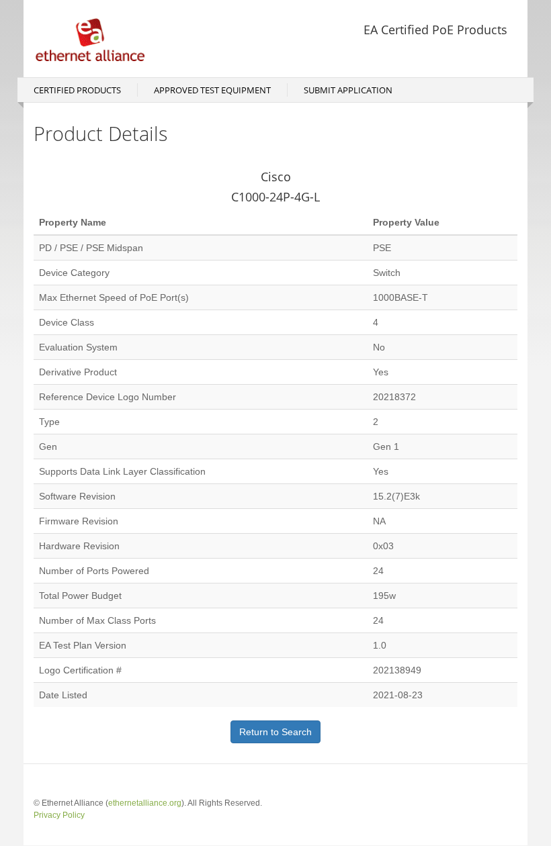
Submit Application (348, 90)
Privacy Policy (59, 815)
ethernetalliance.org (144, 803)
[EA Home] (95, 38)
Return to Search (275, 731)
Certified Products (77, 90)
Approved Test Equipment (212, 90)
